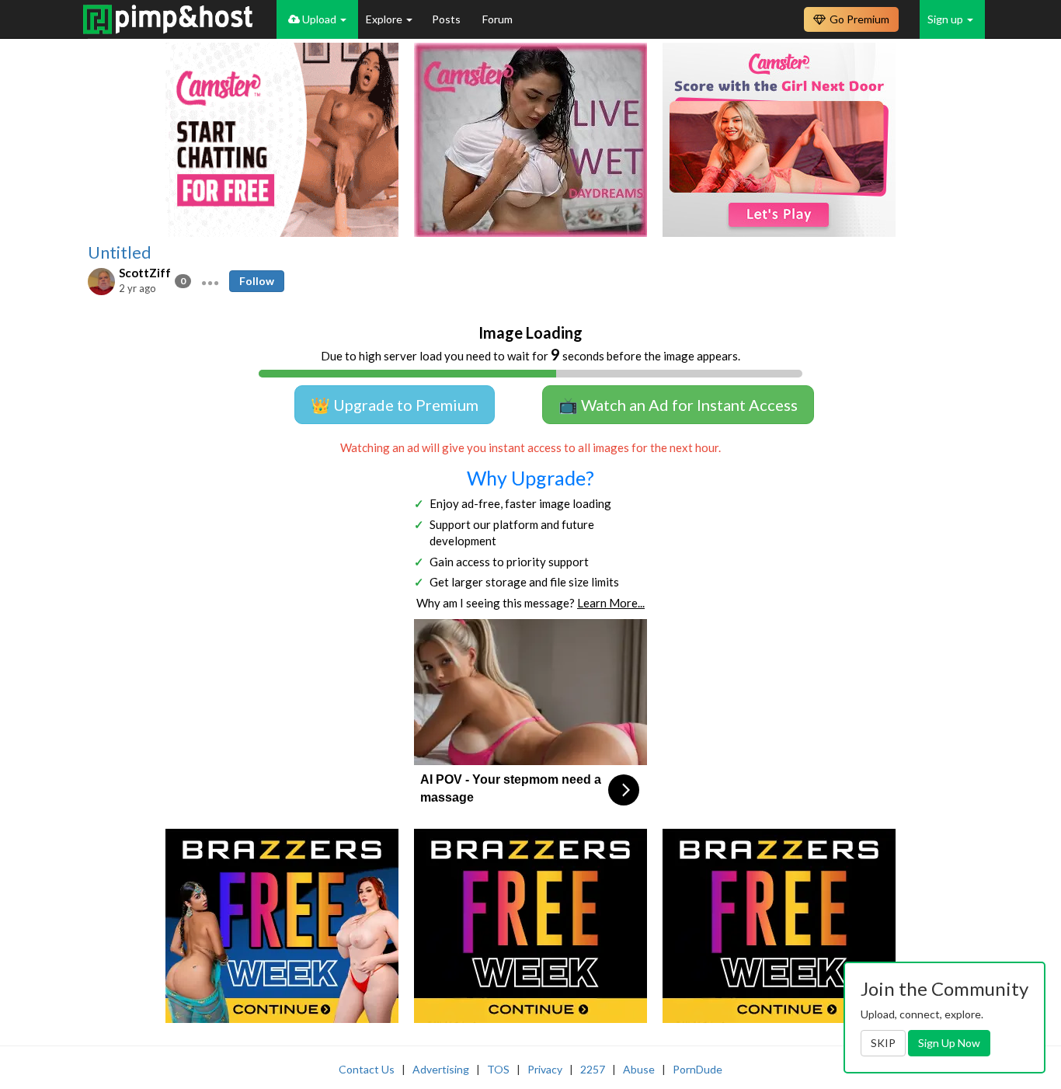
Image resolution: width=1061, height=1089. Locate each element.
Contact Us (367, 1069)
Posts (447, 19)
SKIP (883, 1042)
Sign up (946, 19)
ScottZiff (145, 273)
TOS (498, 1069)
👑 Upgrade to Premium (394, 404)
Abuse (639, 1069)
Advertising (440, 1069)
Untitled (119, 252)
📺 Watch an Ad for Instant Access (678, 404)
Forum (497, 19)
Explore (385, 19)
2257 (592, 1069)
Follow (256, 280)
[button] (210, 281)
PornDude (697, 1069)
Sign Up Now (949, 1042)
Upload (319, 19)
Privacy (544, 1069)
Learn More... (611, 603)
